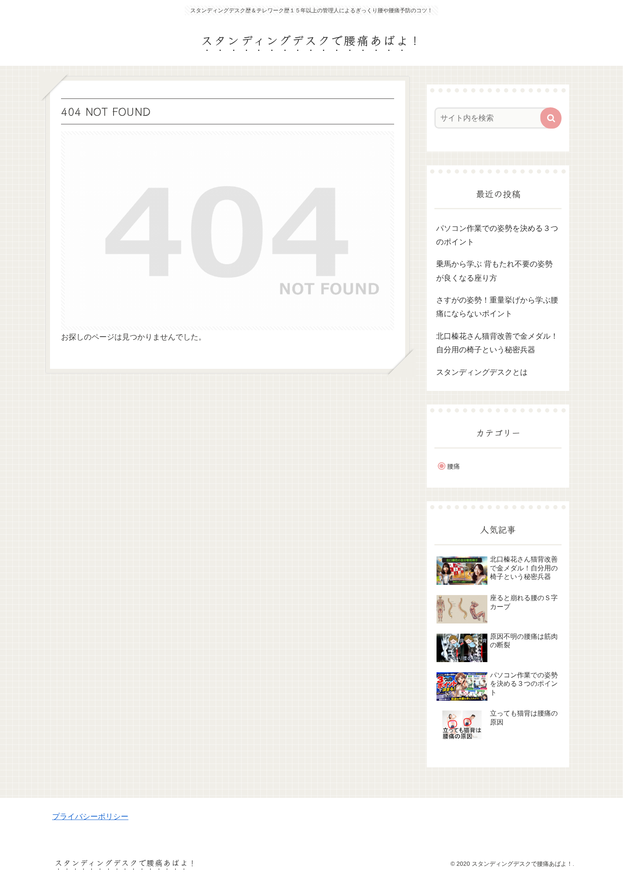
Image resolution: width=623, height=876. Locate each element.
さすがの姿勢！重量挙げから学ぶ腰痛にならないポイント (497, 307)
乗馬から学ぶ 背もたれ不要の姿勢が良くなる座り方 (494, 271)
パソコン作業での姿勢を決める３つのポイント (497, 235)
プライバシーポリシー (90, 816)
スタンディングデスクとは (482, 372)
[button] (551, 118)
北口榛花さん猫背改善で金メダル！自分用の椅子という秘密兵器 (497, 343)
